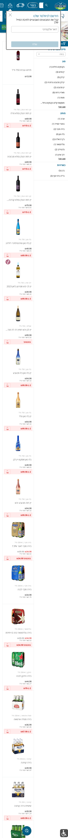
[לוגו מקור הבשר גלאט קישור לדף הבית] (60, 5)
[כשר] (33, 5)
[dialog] (33, 30)
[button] (10, 5)
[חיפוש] (46, 5)
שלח (34, 44)
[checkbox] (50, 67)
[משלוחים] (20, 5)
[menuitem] (67, 16)
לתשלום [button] (5, 27)
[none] (18, 63)
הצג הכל (61, 107)
